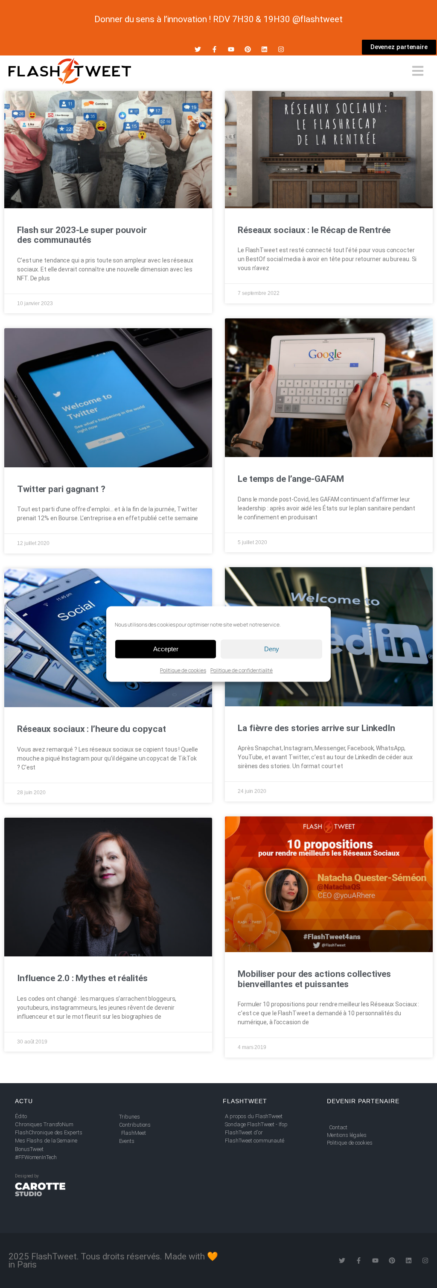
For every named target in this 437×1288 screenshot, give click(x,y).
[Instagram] (281, 49)
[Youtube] (231, 49)
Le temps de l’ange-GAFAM (291, 479)
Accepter (165, 649)
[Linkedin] (264, 49)
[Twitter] (198, 49)
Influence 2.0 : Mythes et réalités (82, 978)
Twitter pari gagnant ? (61, 489)
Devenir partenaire (363, 1101)
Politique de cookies (183, 670)
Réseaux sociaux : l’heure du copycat (91, 729)
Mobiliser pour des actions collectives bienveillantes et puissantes (314, 979)
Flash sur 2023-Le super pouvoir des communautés (82, 235)
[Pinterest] (248, 49)
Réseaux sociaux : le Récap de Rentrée (314, 230)
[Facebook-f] (214, 49)
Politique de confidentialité (241, 670)
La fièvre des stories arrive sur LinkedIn (316, 728)
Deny (271, 649)
